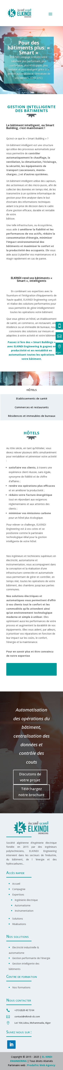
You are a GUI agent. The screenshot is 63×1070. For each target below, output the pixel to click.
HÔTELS (32, 390)
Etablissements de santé (31, 398)
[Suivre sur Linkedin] (11, 1044)
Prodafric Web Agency (41, 1065)
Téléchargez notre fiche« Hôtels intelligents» (31, 669)
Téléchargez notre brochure (31, 791)
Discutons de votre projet (30, 777)
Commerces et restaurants (32, 407)
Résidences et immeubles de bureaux (31, 416)
